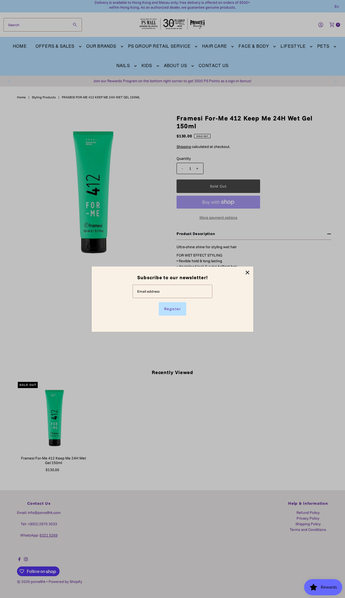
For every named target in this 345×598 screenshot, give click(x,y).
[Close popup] (247, 272)
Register (172, 308)
